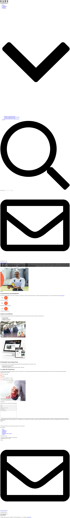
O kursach (3, 5)
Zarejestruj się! (62, 295)
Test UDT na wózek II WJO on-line (9, 116)
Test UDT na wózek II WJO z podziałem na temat (11, 117)
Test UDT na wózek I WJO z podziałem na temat (11, 118)
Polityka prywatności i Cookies (7, 433)
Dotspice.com (29, 517)
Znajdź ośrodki (4, 6)
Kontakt (3, 119)
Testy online (4, 432)
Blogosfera (4, 7)
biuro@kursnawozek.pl (3, 262)
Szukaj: (1, 190)
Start (3, 4)
